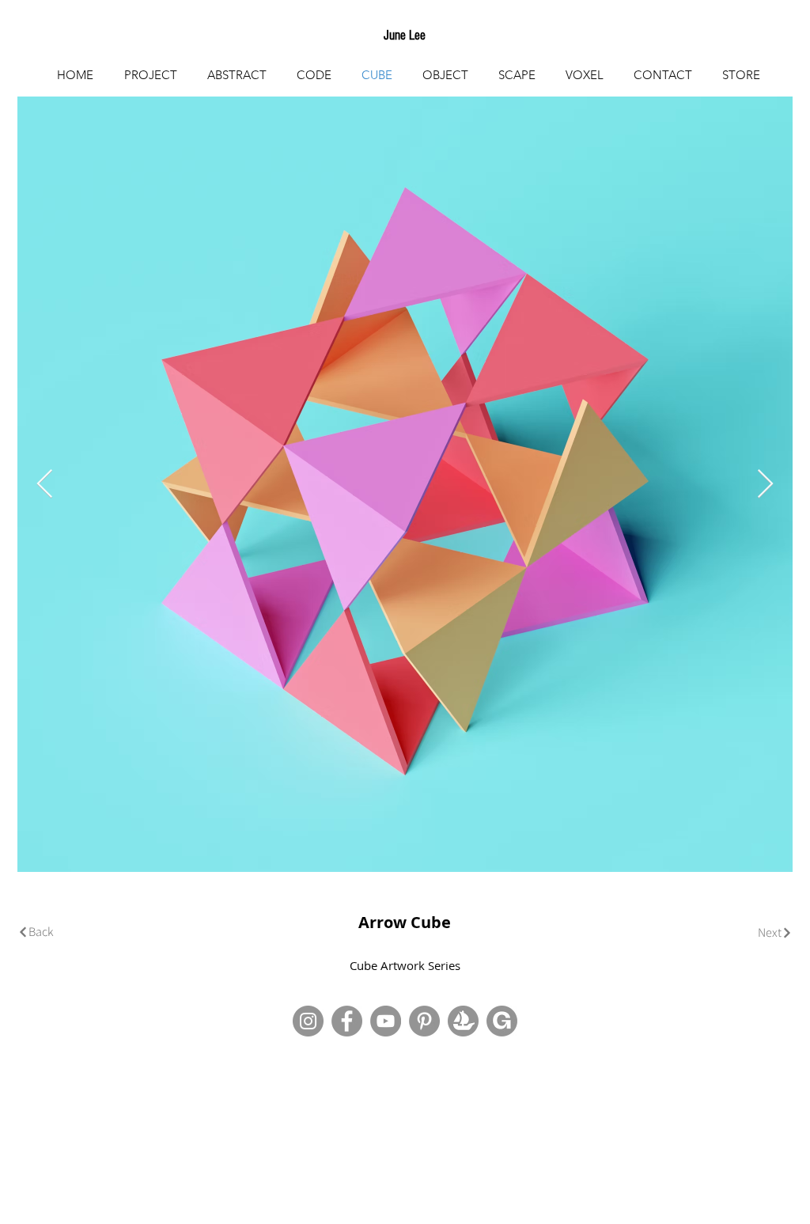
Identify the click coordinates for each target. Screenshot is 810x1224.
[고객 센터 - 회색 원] (424, 1021)
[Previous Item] (45, 484)
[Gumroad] (501, 1021)
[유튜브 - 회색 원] (385, 1021)
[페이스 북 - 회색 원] (346, 1021)
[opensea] (463, 1021)
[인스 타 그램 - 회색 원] (308, 1021)
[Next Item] (765, 484)
